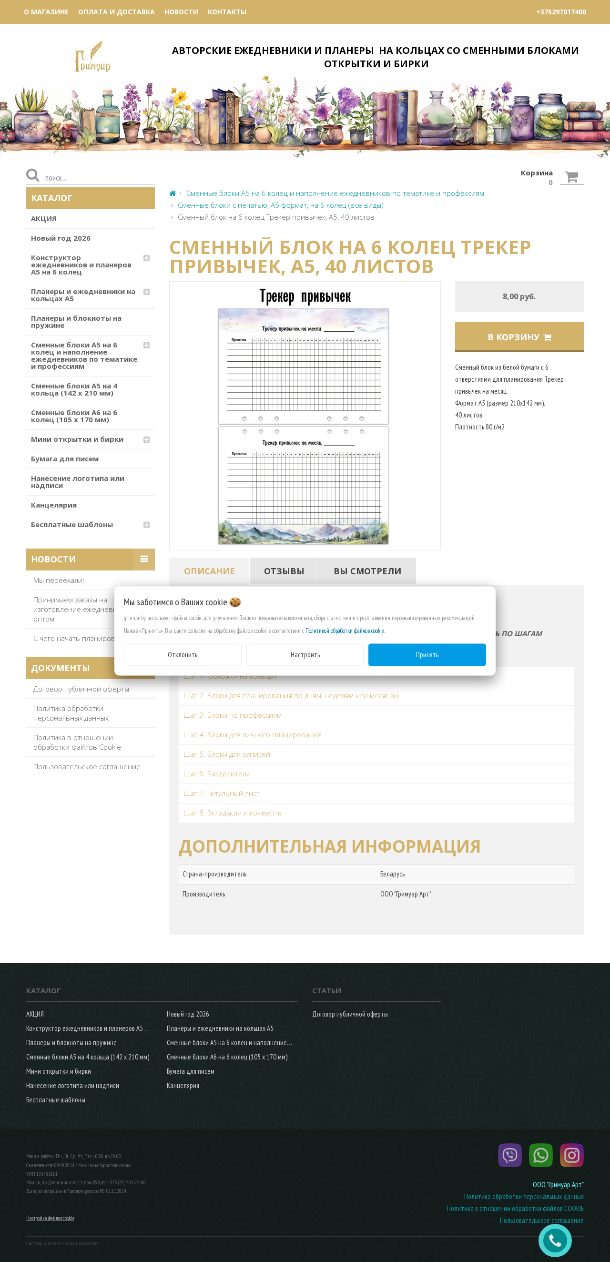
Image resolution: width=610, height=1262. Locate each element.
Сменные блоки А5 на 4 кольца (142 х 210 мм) (74, 389)
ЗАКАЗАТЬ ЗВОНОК (559, 1240)
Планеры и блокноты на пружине (76, 321)
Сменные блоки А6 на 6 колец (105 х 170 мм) (74, 415)
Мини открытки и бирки (77, 439)
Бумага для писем (65, 458)
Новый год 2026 (61, 238)
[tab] (209, 571)
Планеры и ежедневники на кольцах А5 (83, 294)
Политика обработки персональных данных (71, 713)
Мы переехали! (58, 580)
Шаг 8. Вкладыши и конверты (233, 812)
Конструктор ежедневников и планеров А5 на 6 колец (81, 264)
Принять (427, 654)
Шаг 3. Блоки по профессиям (232, 715)
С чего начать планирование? (84, 638)
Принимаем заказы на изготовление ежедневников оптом (83, 609)
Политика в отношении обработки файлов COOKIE (515, 1208)
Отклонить (182, 654)
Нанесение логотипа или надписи (77, 481)
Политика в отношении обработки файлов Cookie (77, 742)
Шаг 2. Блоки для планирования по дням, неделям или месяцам (291, 695)
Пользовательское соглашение (87, 766)
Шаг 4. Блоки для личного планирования (252, 734)
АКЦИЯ (44, 218)
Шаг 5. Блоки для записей (226, 754)
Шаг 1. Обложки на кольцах (230, 676)
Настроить (305, 654)
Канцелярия (54, 504)
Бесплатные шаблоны (72, 524)
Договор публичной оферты (81, 688)
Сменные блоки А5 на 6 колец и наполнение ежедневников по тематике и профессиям (84, 355)
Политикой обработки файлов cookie (344, 631)
